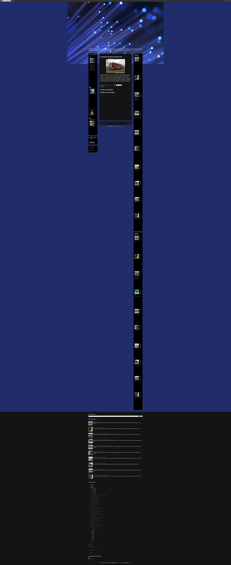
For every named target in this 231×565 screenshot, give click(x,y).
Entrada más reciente (104, 123)
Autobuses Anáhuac (93, 505)
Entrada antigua (127, 123)
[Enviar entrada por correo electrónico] (114, 85)
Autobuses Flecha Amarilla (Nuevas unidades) (98, 494)
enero (92, 539)
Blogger (130, 562)
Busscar (105, 86)
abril (91, 536)
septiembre (93, 493)
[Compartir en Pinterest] (121, 85)
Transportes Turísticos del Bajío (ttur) (96, 525)
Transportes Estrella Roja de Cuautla (96, 517)
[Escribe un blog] (117, 85)
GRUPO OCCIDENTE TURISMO (99, 457)
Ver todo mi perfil (91, 559)
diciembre (92, 488)
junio (92, 533)
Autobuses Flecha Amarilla (95, 502)
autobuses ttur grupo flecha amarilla (99, 463)
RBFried (119, 562)
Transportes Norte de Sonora (95, 519)
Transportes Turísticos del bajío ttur (96, 514)
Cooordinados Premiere (94, 528)
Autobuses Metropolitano (94, 496)
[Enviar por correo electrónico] (116, 85)
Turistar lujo (92, 523)
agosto (92, 530)
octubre (92, 491)
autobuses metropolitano (97, 427)
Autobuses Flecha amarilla (95, 500)
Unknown (91, 558)
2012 (91, 541)
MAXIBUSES (92, 88)
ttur (108, 86)
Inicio (117, 123)
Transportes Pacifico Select (98, 469)
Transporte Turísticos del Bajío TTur (96, 520)
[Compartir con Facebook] (120, 85)
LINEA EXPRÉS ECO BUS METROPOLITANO (101, 439)
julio (91, 531)
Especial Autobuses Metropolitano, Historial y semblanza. (103, 433)
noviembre (93, 490)
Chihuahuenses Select (94, 499)
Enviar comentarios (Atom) (118, 126)
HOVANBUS (92, 109)
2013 (91, 487)
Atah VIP (92, 506)
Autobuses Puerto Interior (97, 421)
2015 (91, 484)
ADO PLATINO (95, 91)
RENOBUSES (92, 146)
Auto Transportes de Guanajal (95, 508)
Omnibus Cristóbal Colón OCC (95, 511)
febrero (92, 537)
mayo (92, 534)
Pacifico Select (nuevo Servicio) (99, 445)
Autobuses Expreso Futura (95, 497)
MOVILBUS (92, 57)
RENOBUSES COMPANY (92, 120)
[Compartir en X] (118, 85)
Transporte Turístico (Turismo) (95, 522)
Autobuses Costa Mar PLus (98, 451)
